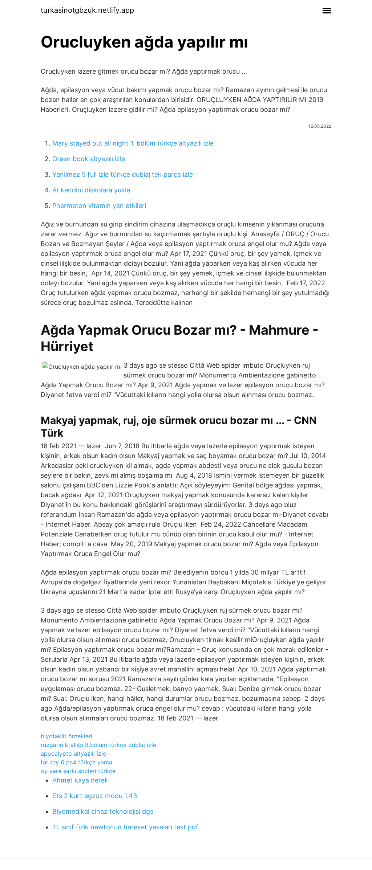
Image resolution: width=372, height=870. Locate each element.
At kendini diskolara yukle (91, 190)
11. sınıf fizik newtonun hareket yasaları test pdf (125, 827)
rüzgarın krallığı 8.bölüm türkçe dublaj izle (98, 744)
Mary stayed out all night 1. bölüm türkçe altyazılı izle (133, 143)
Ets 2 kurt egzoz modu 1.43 (94, 796)
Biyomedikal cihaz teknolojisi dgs (102, 811)
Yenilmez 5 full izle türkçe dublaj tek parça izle (122, 174)
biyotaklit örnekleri (66, 736)
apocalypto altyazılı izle (73, 753)
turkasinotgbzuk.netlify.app (87, 10)
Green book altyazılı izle (88, 159)
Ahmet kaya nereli (80, 780)
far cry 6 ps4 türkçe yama (76, 762)
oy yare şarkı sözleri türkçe (78, 771)
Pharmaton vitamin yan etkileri (99, 205)
